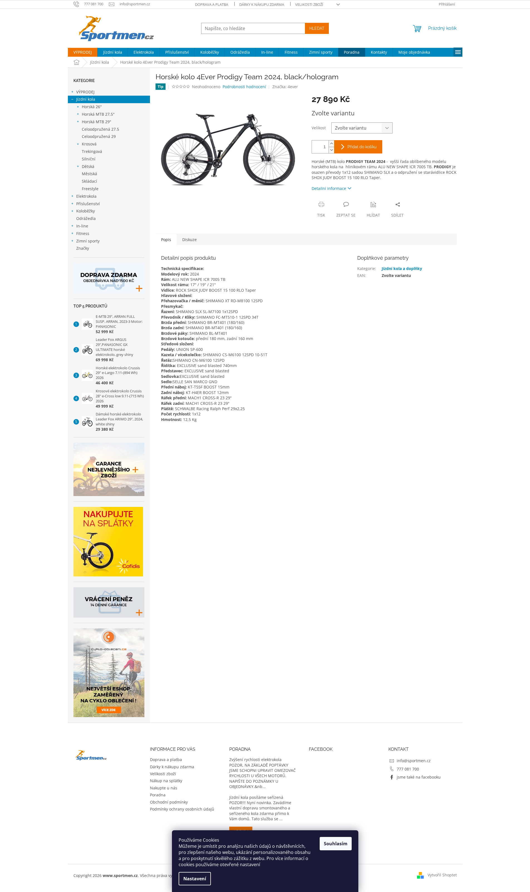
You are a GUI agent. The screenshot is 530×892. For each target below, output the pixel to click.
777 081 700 (408, 769)
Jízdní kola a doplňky (402, 268)
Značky (82, 248)
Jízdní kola (85, 99)
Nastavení (194, 879)
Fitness (82, 233)
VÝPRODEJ (85, 92)
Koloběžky (85, 211)
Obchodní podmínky (169, 802)
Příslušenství (88, 203)
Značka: (285, 86)
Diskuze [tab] (189, 239)
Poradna (158, 794)
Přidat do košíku (361, 147)
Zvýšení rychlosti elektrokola (255, 759)
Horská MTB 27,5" (98, 114)
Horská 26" (92, 106)
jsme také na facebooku (419, 777)
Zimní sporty (88, 241)
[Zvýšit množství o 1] (331, 143)
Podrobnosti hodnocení (244, 86)
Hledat (316, 28)
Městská (89, 173)
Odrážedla (86, 218)
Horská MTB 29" (96, 121)
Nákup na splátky (166, 780)
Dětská (88, 166)
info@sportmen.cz (414, 760)
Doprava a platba (211, 4)
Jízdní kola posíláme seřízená (256, 797)
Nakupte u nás (163, 788)
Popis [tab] (166, 239)
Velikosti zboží (309, 4)
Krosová (89, 144)
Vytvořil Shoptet (442, 875)
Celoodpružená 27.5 (100, 129)
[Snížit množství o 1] (331, 150)
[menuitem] (82, 52)
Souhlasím (335, 844)
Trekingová (92, 151)
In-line (82, 226)
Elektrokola (86, 196)
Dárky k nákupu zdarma (261, 4)
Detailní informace (329, 188)
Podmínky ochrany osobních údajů (182, 809)
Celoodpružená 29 (99, 136)
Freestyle (90, 188)
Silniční (88, 159)
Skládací (89, 181)
